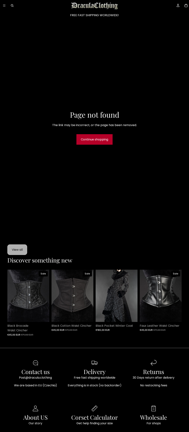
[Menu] (4, 5)
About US (35, 417)
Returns (153, 371)
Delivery (95, 371)
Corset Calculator (94, 417)
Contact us (35, 371)
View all (17, 250)
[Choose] (43, 316)
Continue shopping (94, 139)
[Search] (12, 5)
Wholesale (153, 417)
